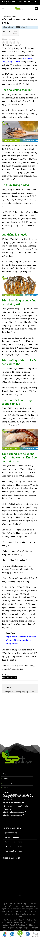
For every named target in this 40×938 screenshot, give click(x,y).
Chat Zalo (12, 937)
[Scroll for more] (20, 895)
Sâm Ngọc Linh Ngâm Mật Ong (25, 930)
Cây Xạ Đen (28, 920)
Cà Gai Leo (18, 920)
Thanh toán (7, 783)
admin (25, 27)
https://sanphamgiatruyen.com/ (14, 812)
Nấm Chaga (28, 923)
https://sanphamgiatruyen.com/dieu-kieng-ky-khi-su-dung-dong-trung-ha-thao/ (22, 640)
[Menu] (3, 8)
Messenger (28, 937)
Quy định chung (10, 833)
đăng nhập (16, 691)
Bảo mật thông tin (11, 837)
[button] (14, 32)
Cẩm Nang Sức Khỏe (9, 16)
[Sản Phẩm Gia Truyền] (19, 9)
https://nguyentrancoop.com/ (13, 815)
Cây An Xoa (8, 920)
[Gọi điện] (20, 933)
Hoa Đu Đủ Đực (17, 923)
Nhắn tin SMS (35, 937)
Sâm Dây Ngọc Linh (18, 928)
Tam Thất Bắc (15, 925)
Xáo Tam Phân (28, 925)
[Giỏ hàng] (36, 8)
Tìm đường (4, 937)
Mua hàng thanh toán (13, 851)
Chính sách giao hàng (13, 842)
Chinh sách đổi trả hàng (14, 846)
